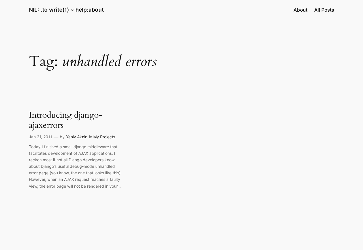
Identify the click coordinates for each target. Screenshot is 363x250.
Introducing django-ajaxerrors (65, 120)
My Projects (104, 136)
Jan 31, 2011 (40, 136)
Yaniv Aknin (76, 136)
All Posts (324, 10)
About (300, 10)
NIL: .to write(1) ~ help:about (66, 9)
